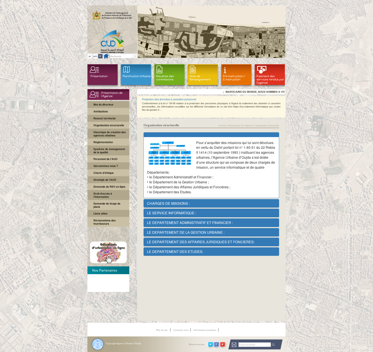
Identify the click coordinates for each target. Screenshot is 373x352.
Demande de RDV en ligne (109, 187)
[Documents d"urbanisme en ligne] (108, 261)
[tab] (211, 135)
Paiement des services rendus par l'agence (270, 79)
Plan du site (162, 330)
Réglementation (103, 142)
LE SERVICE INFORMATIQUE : (171, 212)
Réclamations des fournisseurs (104, 222)
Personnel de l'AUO (105, 159)
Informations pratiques (205, 330)
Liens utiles (100, 213)
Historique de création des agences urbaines (109, 133)
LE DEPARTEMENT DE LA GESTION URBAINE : (185, 232)
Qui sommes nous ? (105, 166)
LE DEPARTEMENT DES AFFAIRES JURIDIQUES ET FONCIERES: (200, 241)
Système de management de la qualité (109, 150)
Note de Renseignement (200, 77)
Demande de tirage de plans (106, 205)
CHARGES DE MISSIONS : (168, 203)
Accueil (222, 125)
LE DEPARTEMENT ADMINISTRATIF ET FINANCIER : (190, 222)
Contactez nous (180, 330)
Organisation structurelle (108, 125)
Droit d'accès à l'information (102, 195)
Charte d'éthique (103, 173)
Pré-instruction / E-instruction (234, 77)
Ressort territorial (104, 118)
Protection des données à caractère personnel (169, 99)
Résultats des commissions (165, 77)
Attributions (100, 111)
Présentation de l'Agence (240, 125)
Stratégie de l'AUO (104, 180)
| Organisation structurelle (266, 125)
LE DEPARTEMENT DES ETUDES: (175, 251)
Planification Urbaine (137, 76)
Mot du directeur (103, 104)
